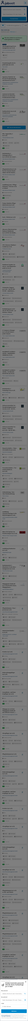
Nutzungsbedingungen (6, 1015)
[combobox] (12, 994)
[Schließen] (26, 982)
